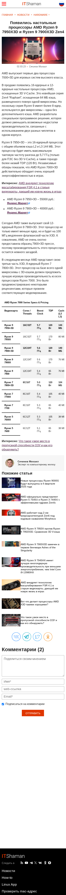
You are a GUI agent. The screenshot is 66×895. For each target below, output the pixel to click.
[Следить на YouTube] (26, 863)
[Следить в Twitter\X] (35, 863)
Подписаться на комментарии (25, 704)
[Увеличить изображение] (33, 50)
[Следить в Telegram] (31, 863)
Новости (8, 871)
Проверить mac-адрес (19, 891)
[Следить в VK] (40, 863)
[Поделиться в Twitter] (37, 636)
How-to (7, 877)
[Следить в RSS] (22, 863)
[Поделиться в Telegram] (26, 636)
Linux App (9, 884)
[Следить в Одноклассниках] (45, 863)
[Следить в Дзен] (49, 863)
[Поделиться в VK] (16, 636)
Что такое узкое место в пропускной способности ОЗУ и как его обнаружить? (27, 445)
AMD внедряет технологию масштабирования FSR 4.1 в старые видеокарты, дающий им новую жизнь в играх (31, 187)
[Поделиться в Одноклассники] (47, 637)
